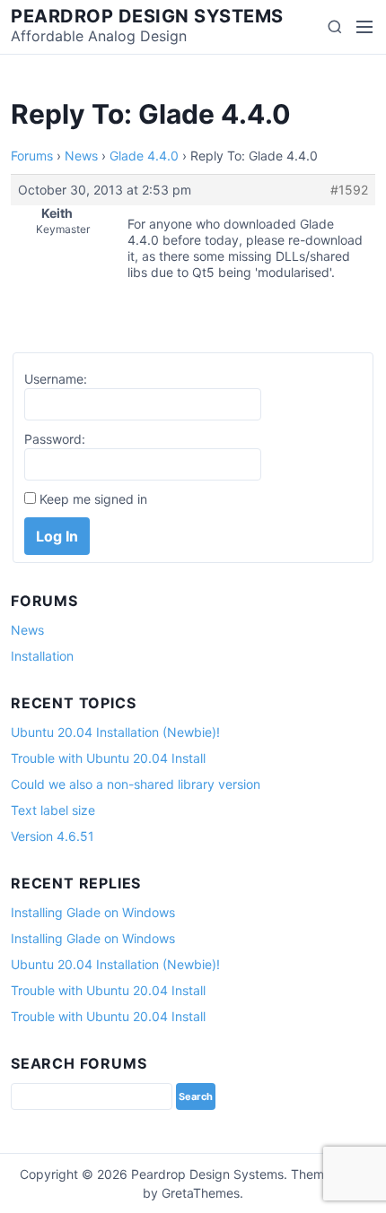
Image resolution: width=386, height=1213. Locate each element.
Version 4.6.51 (52, 836)
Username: (55, 378)
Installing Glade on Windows (93, 912)
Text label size (53, 810)
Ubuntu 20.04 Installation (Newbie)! (115, 732)
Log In (57, 536)
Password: (54, 438)
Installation (42, 655)
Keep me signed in (93, 499)
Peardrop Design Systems (147, 16)
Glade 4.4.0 (144, 155)
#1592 (349, 189)
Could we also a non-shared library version (135, 784)
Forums (32, 155)
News (81, 155)
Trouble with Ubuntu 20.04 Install (108, 758)
